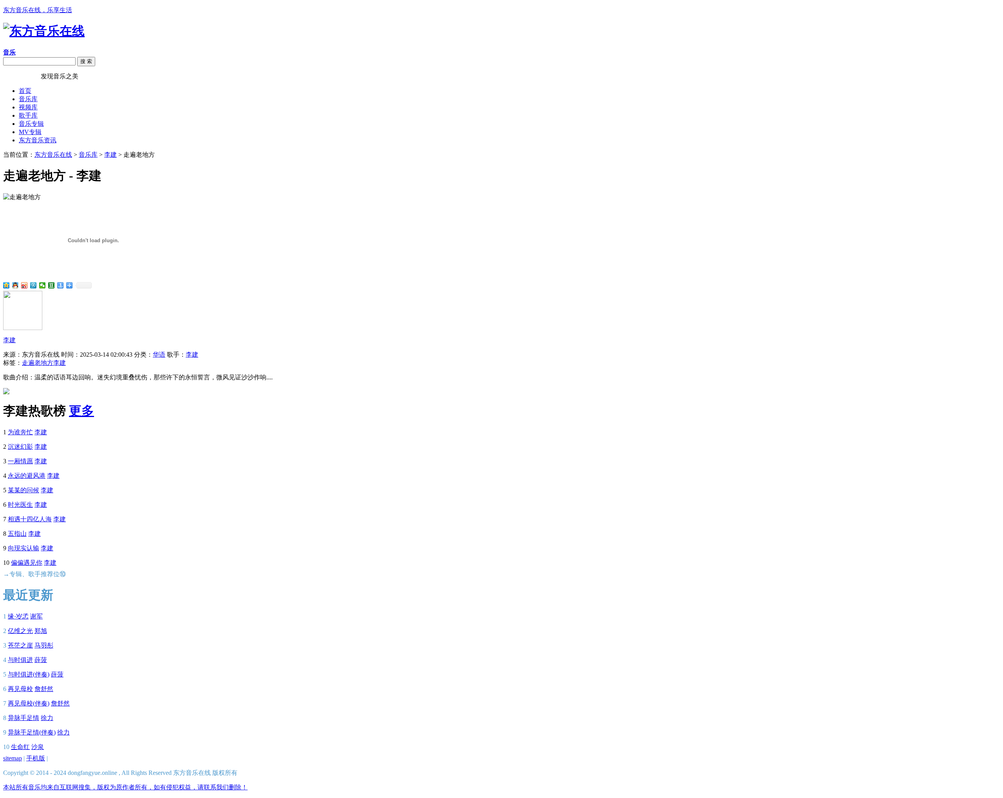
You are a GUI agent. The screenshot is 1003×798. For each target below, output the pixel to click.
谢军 (36, 616)
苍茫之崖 (20, 645)
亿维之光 (20, 631)
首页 (25, 90)
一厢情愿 (20, 461)
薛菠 (40, 660)
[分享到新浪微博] (24, 285)
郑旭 (40, 631)
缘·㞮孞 (18, 616)
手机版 (35, 758)
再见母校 (20, 689)
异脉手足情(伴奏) (32, 732)
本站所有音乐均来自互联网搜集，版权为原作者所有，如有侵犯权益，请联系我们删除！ (125, 787)
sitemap (12, 758)
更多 (81, 411)
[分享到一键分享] (60, 285)
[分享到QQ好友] (15, 285)
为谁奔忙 (20, 432)
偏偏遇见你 (26, 562)
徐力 (47, 718)
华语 (159, 354)
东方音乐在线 (22, 76)
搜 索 (86, 61)
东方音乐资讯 (37, 140)
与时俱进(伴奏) (28, 674)
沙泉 (37, 747)
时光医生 (20, 504)
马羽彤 (43, 645)
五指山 (17, 533)
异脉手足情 (23, 718)
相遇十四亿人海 (30, 519)
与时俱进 (20, 660)
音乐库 (28, 99)
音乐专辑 (31, 123)
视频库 (28, 107)
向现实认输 (23, 548)
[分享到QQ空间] (6, 285)
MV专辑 (30, 132)
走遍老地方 (37, 362)
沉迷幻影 (20, 446)
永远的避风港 (26, 475)
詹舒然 (43, 689)
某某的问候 (23, 490)
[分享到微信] (42, 285)
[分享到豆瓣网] (51, 285)
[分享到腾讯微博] (33, 285)
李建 (110, 154)
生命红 (20, 747)
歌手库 (28, 115)
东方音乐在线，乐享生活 (37, 10)
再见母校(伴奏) (28, 703)
